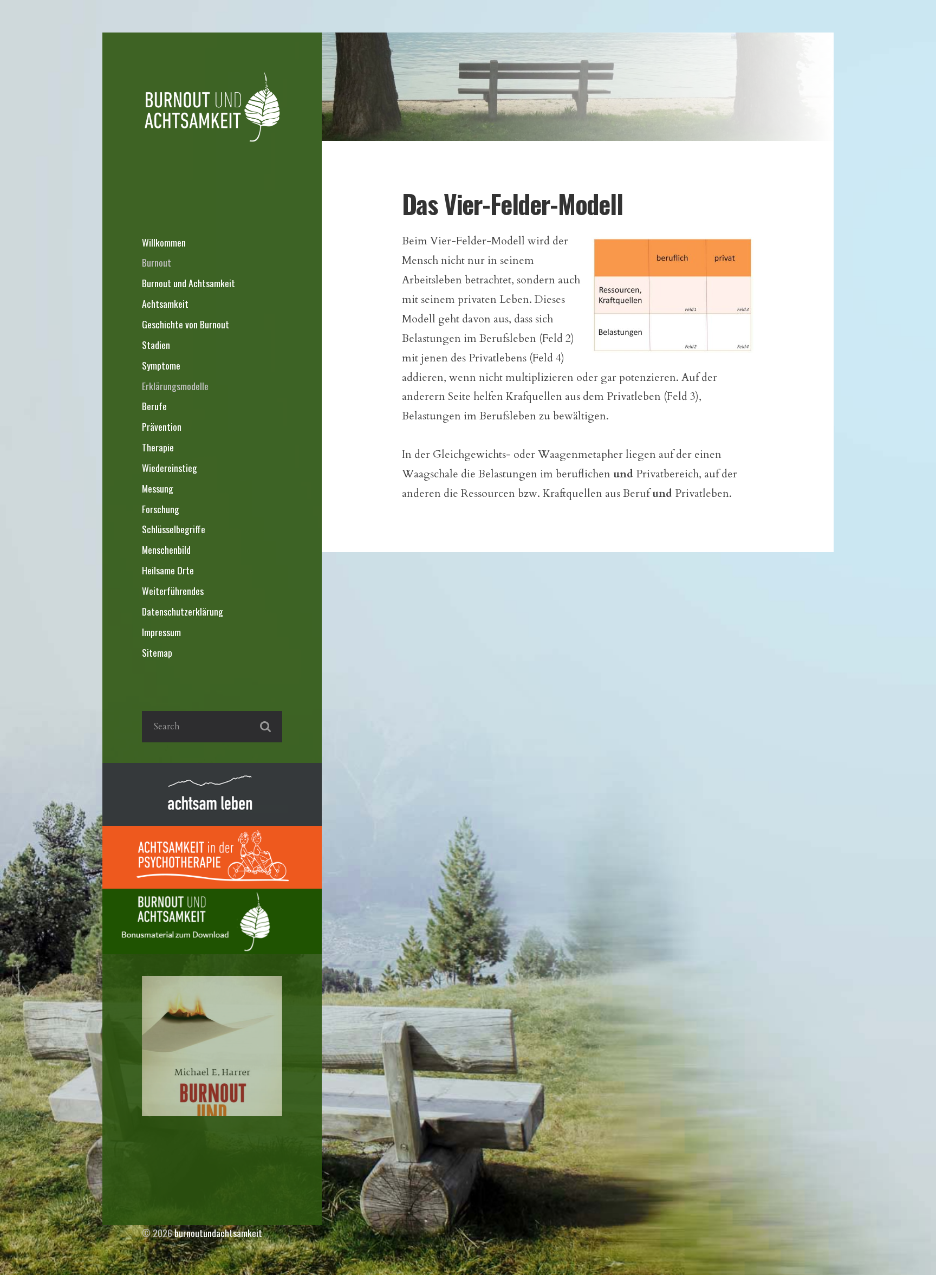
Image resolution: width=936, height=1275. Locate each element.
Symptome (161, 365)
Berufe (154, 406)
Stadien (156, 345)
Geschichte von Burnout (185, 324)
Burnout (156, 262)
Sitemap (157, 652)
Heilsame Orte (168, 570)
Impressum (161, 632)
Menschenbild (166, 549)
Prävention (161, 426)
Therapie (158, 447)
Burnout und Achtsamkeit (188, 283)
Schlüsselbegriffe (173, 529)
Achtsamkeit (165, 303)
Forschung (160, 509)
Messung (157, 488)
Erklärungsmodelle (175, 386)
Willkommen (164, 242)
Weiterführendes (173, 591)
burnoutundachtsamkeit (218, 1233)
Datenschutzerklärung (182, 611)
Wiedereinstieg (169, 468)
